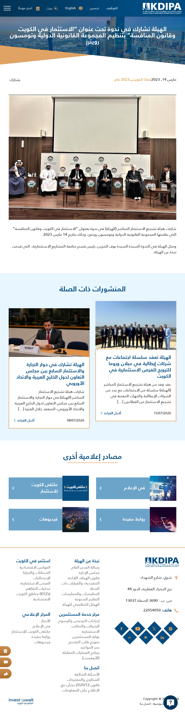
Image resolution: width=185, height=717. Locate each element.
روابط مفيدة (134, 519)
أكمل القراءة (112, 413)
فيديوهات (48, 519)
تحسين (94, 8)
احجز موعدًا (28, 8)
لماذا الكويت (141, 80)
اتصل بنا (145, 703)
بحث (49, 8)
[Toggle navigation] (7, 8)
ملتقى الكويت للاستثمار (45, 488)
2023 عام (122, 80)
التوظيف (112, 8)
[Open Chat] (170, 702)
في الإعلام (134, 488)
